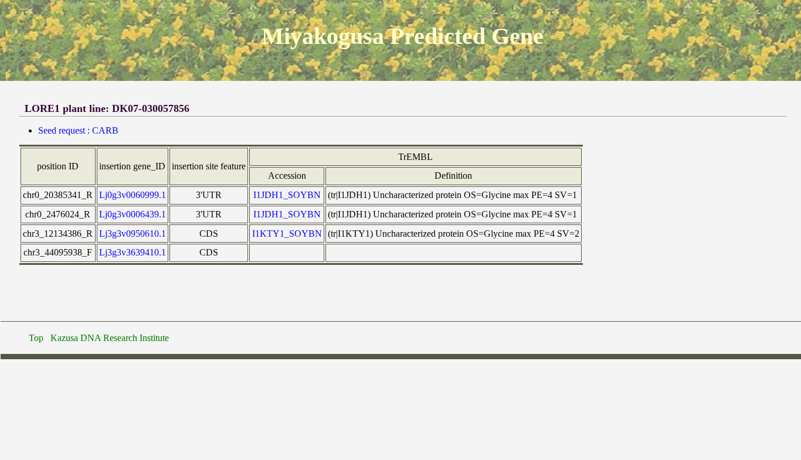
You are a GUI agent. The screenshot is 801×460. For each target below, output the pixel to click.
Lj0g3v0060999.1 (132, 195)
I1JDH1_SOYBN (287, 195)
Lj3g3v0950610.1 (132, 233)
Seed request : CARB (78, 130)
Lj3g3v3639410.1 (132, 252)
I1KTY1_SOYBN (287, 233)
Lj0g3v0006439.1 (132, 214)
